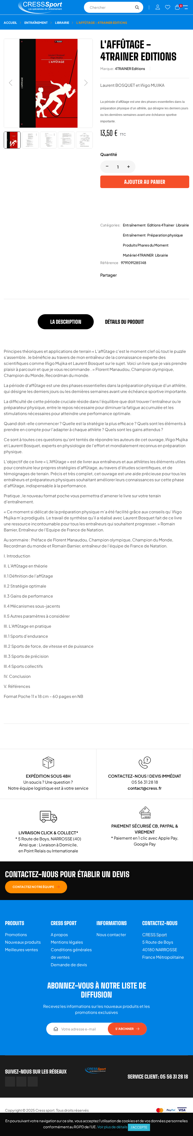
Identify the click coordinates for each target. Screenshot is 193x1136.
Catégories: (110, 225)
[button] (36, 887)
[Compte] (158, 7)
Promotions (16, 934)
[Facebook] (10, 1082)
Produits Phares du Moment (146, 245)
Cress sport (45, 1110)
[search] (137, 7)
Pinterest (137, 275)
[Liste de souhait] (167, 7)
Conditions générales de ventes (71, 953)
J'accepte (139, 1127)
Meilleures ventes (21, 949)
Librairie (182, 225)
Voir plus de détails (112, 1126)
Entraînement (134, 225)
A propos (59, 934)
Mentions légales (67, 942)
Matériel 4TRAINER (138, 255)
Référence (109, 262)
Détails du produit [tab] (124, 322)
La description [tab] (65, 322)
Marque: (107, 68)
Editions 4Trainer (160, 225)
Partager (122, 275)
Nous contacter (111, 934)
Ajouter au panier (144, 182)
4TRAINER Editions (130, 68)
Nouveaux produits (23, 942)
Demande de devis (69, 964)
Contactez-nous (159, 923)
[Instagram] (33, 1082)
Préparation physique (165, 235)
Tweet (130, 275)
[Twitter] (21, 1082)
